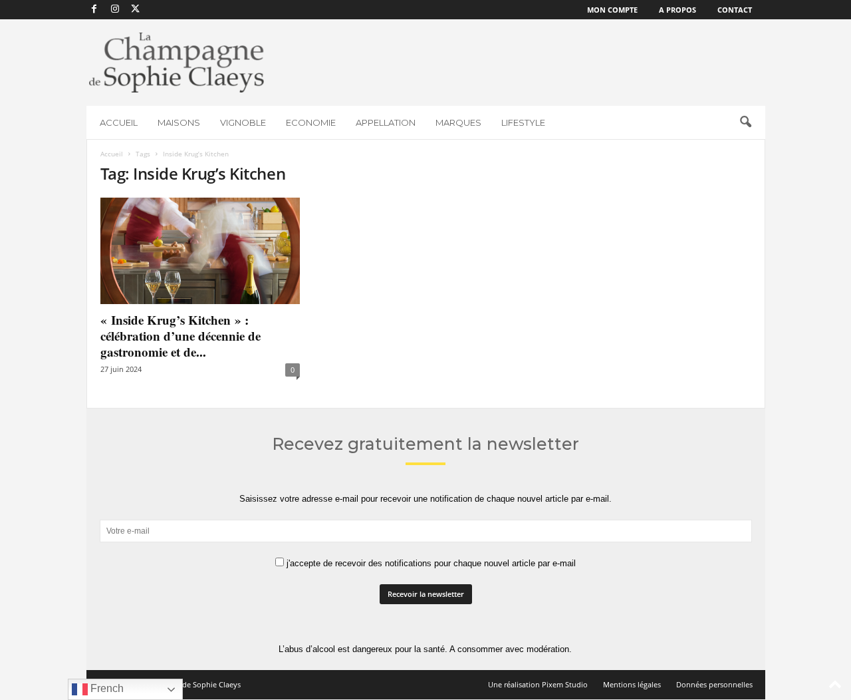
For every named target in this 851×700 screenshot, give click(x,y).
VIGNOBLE (243, 122)
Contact (734, 10)
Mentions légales (632, 684)
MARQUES (458, 122)
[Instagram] (115, 9)
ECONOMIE (311, 122)
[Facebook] (94, 9)
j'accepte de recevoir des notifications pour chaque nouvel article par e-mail (430, 563)
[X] (136, 9)
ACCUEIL (119, 122)
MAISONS (179, 122)
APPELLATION (386, 122)
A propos (677, 10)
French (106, 688)
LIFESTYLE (523, 122)
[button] (745, 122)
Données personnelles (714, 684)
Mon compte (612, 10)
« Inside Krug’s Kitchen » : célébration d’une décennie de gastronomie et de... (180, 336)
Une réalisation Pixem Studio (538, 684)
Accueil (111, 153)
